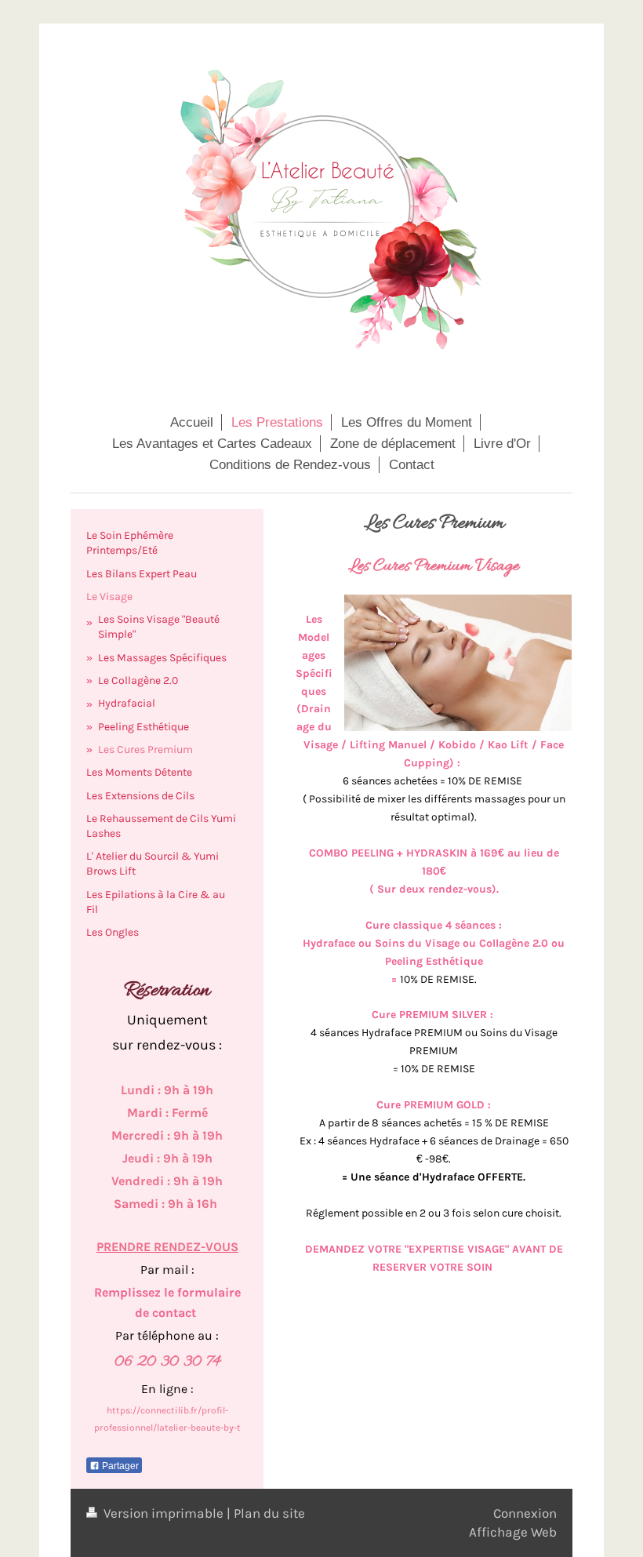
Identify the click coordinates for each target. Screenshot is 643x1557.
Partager (119, 1466)
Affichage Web (513, 1532)
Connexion (525, 1513)
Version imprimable (163, 1513)
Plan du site (269, 1513)
